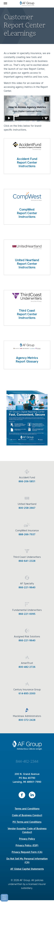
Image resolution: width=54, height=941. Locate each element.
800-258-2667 (27, 508)
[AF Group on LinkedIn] (32, 795)
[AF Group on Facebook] (22, 795)
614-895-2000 (27, 693)
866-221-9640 (27, 587)
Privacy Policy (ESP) (27, 845)
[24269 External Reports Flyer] (27, 447)
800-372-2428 (27, 720)
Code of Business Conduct (27, 815)
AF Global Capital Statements (27, 869)
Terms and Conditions (27, 809)
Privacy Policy (27, 839)
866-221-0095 (27, 614)
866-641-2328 (27, 561)
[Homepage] (27, 4)
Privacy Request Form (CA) (27, 852)
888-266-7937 (27, 534)
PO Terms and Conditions (27, 822)
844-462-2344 (27, 762)
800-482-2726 (27, 667)
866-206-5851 (27, 481)
